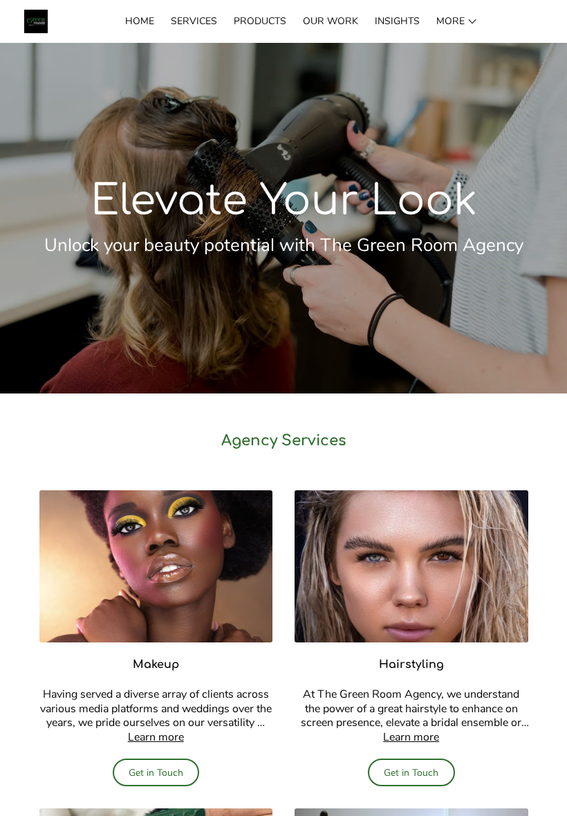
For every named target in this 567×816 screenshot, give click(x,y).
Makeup (156, 664)
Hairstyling (411, 664)
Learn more (156, 737)
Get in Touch (156, 772)
